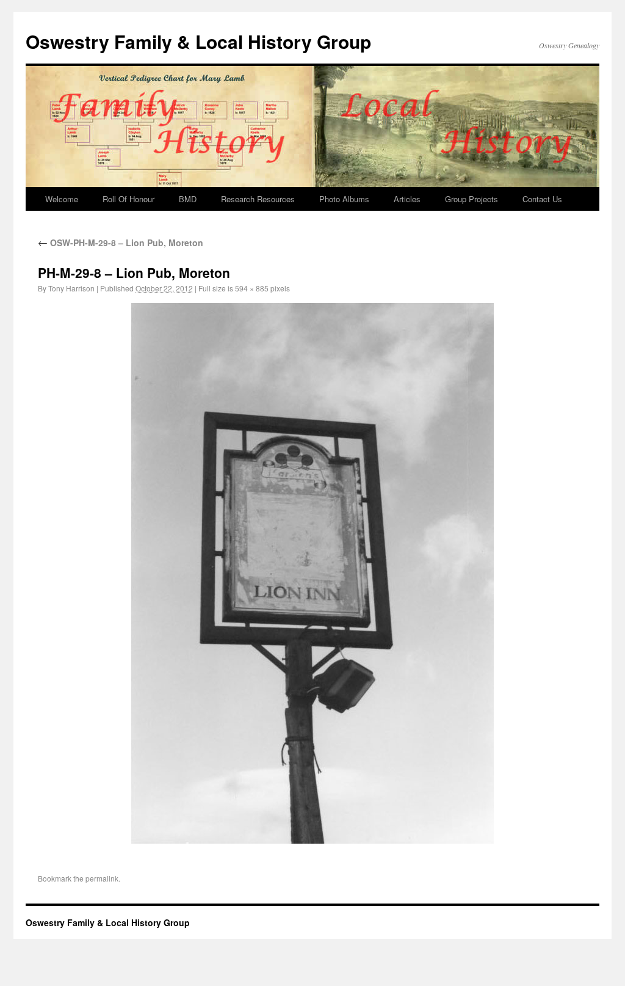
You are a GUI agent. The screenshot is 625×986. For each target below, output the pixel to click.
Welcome (61, 199)
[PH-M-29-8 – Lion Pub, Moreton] (312, 573)
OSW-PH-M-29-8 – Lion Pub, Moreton (120, 242)
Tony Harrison (71, 288)
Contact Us (542, 199)
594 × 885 (252, 288)
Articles (407, 199)
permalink (101, 878)
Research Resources (258, 199)
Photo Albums (344, 199)
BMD (188, 199)
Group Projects (471, 199)
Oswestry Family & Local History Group (198, 41)
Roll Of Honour (128, 199)
